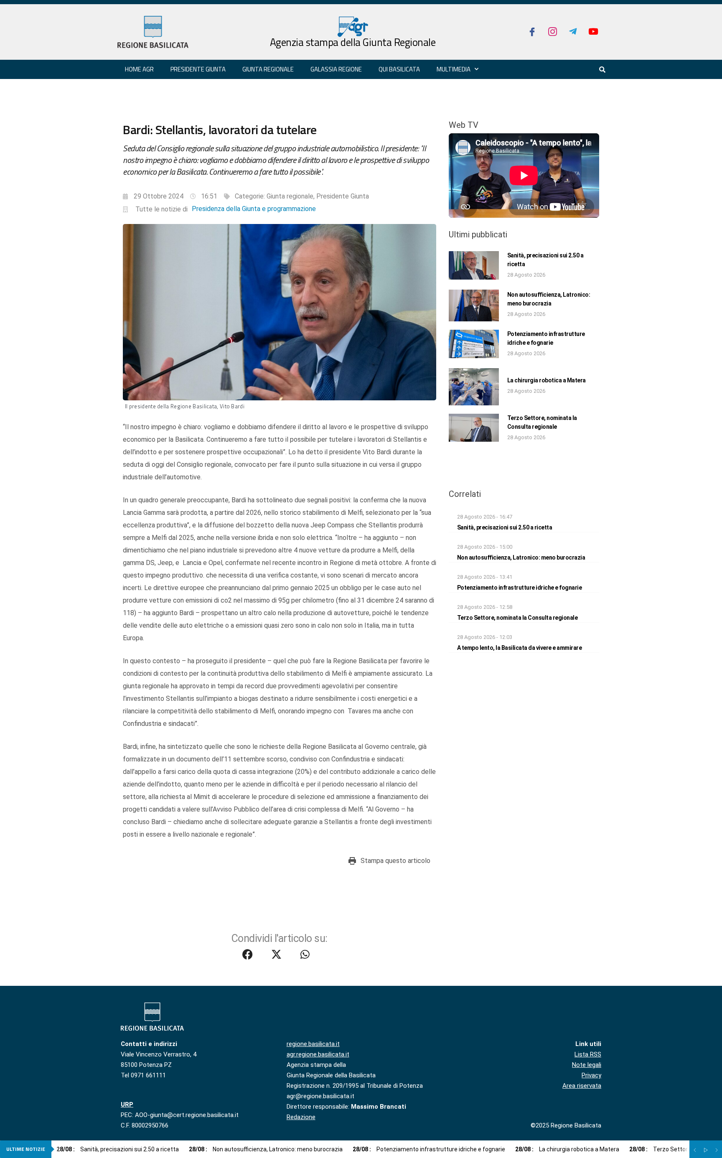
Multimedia (453, 69)
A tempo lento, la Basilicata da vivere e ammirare (519, 647)
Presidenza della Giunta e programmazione (254, 209)
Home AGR (139, 69)
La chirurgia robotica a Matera (546, 380)
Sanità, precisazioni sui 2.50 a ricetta (504, 527)
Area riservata (581, 1085)
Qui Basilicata (399, 69)
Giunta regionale (268, 69)
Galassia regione (336, 69)
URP (127, 1104)
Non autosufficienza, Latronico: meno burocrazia (521, 557)
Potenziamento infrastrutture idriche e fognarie (519, 587)
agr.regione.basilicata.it (318, 1054)
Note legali (586, 1065)
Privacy (591, 1075)
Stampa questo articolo (395, 861)
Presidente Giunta (342, 196)
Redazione (301, 1117)
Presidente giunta (198, 69)
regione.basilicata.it (313, 1044)
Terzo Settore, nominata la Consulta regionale (517, 617)
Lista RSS (588, 1054)
